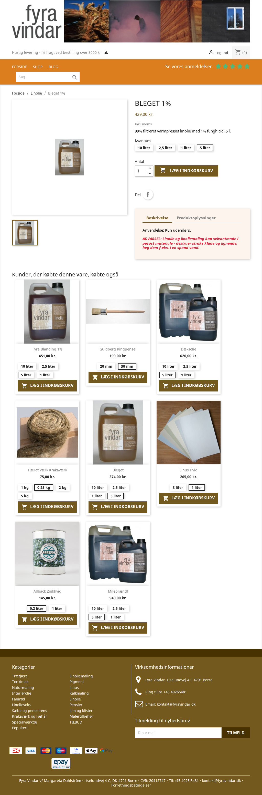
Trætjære (20, 676)
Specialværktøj (24, 722)
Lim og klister (81, 710)
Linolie (75, 699)
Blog (53, 66)
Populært (20, 727)
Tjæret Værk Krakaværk (47, 470)
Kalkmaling (79, 693)
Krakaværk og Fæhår (29, 716)
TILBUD (76, 722)
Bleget (118, 470)
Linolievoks (21, 704)
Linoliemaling (81, 676)
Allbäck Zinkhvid (47, 591)
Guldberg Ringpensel (118, 349)
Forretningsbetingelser (131, 785)
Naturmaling (23, 687)
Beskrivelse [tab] (157, 217)
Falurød (18, 699)
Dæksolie (188, 349)
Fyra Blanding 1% (47, 349)
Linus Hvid (189, 470)
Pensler (76, 704)
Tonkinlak (20, 681)
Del (148, 194)
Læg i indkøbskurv (186, 170)
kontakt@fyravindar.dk (176, 704)
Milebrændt (118, 591)
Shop (37, 66)
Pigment (77, 681)
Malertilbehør (81, 716)
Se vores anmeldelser (189, 66)
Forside (19, 66)
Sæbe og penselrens (29, 710)
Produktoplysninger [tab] (196, 217)
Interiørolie (21, 693)
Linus (74, 687)
